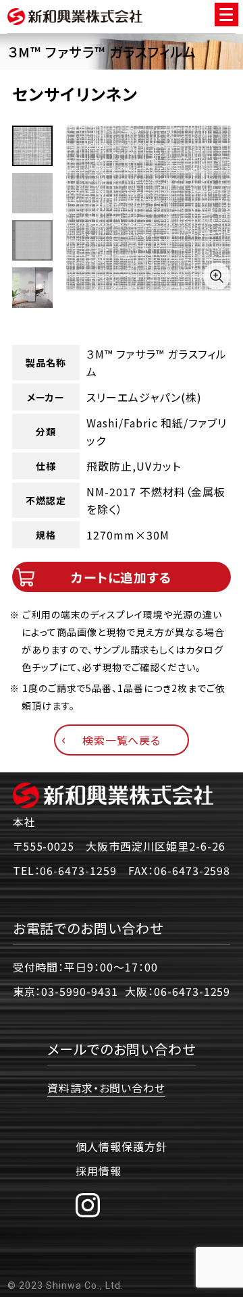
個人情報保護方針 (121, 1146)
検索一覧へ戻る (121, 740)
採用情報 (99, 1171)
